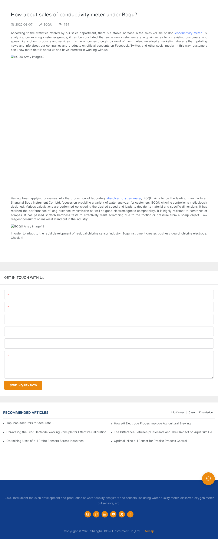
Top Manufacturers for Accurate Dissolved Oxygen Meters (30, 423)
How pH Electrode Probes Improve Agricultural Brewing (152, 423)
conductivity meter (188, 33)
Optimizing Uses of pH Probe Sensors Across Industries (44, 441)
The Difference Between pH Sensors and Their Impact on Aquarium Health (164, 432)
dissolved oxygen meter (124, 198)
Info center (177, 412)
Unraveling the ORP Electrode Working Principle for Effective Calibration (56, 432)
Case (192, 412)
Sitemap (148, 531)
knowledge (206, 412)
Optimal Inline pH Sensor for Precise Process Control (150, 441)
